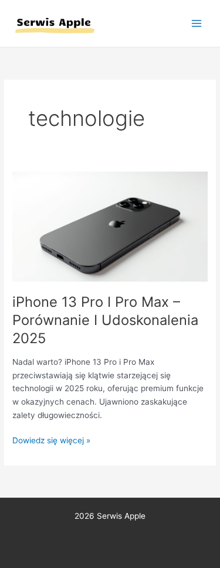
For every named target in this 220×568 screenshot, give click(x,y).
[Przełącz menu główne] (197, 24)
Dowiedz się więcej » (51, 439)
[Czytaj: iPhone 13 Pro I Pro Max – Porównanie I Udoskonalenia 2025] (110, 226)
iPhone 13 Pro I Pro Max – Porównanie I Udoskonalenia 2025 (105, 320)
